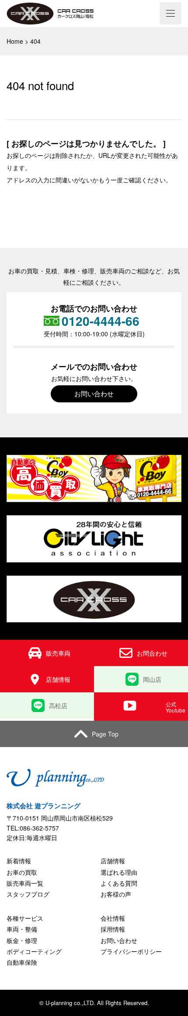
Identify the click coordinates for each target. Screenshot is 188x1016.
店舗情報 (113, 860)
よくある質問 (119, 883)
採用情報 (113, 929)
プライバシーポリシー (131, 951)
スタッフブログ (28, 894)
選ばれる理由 (119, 872)
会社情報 (113, 918)
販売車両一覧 (25, 883)
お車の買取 (22, 872)
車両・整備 (22, 929)
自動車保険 (22, 962)
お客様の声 (116, 894)
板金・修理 (22, 940)
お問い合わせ (94, 393)
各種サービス (25, 918)
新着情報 (19, 860)
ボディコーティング (34, 951)
